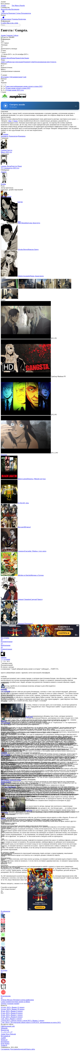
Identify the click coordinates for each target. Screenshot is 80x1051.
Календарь (22, 19)
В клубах (4, 971)
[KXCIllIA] (3, 931)
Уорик (15, 121)
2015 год (16, 168)
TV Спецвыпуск (7, 168)
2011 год (9, 152)
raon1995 (4, 689)
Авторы (3, 172)
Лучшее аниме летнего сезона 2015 (17, 88)
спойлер (4, 676)
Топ (13, 5)
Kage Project (5, 1043)
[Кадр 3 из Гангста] (45, 288)
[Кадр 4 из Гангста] (62, 288)
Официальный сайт (8, 1026)
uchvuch (3, 798)
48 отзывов (5, 77)
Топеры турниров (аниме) (10, 1003)
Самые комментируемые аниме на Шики (15, 1002)
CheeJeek (4, 753)
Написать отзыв (15, 780)
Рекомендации (6, 19)
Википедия (5, 1030)
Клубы (8, 9)
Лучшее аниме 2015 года (15, 90)
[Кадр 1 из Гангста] (10, 288)
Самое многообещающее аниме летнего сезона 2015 (23, 86)
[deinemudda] (3, 945)
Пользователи (26, 13)
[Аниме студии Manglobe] (14, 99)
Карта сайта (30, 1049)
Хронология (13, 136)
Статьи (18, 13)
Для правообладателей (18, 1049)
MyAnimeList (5, 1036)
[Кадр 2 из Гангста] (27, 288)
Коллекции (15, 9)
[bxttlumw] (3, 941)
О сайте (4, 23)
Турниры (15, 19)
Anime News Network (8, 1034)
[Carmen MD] (3, 964)
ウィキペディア (6, 1032)
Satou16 (3, 721)
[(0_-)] (3, 989)
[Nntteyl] (3, 918)
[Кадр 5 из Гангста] (9, 298)
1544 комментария (15, 77)
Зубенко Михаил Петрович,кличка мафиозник (17, 1000)
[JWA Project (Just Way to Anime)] (3, 994)
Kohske (3, 184)
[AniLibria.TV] (3, 983)
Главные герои (6, 196)
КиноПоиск (5, 1042)
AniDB (3, 1038)
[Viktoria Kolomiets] (3, 968)
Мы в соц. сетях (12, 23)
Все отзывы (5, 780)
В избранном (5, 912)
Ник (9, 121)
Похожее (4, 455)
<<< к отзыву (5, 659)
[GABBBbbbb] (3, 922)
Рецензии (12, 13)
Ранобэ (22, 5)
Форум (3, 9)
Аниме (3, 5)
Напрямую (4, 136)
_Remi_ (3, 806)
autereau (3, 657)
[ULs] (3, 955)
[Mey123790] (3, 936)
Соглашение (5, 1049)
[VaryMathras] (3, 927)
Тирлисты (4, 13)
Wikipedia (4, 1028)
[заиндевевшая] (3, 978)
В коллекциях (6, 997)
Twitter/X (4, 1045)
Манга (17, 5)
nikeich (3, 818)
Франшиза (21, 136)
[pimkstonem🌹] (3, 950)
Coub (24, 77)
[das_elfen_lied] (3, 959)
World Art (4, 1040)
